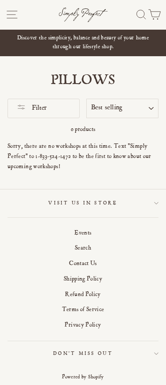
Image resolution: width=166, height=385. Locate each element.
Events (82, 233)
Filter (38, 108)
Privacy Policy (83, 325)
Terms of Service (83, 310)
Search (83, 248)
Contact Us (83, 264)
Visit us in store (82, 203)
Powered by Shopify (83, 377)
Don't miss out (83, 353)
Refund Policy (83, 295)
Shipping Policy (83, 279)
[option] (83, 43)
